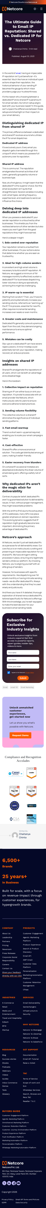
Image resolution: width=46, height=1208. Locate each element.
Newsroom (7, 949)
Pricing (5, 945)
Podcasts (6, 1067)
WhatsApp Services (31, 1090)
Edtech (5, 1022)
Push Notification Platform (13, 1137)
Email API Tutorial (31, 1059)
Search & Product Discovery (31, 950)
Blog (4, 1055)
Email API (27, 956)
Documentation (30, 1055)
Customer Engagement (33, 933)
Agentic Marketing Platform (31, 939)
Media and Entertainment (8, 1012)
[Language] (35, 8)
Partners (6, 941)
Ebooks (5, 1063)
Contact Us (7, 968)
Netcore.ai (32, 2)
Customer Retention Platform (14, 1126)
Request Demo (20, 735)
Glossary (6, 1094)
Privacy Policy (30, 672)
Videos (5, 1075)
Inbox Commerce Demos (9, 1084)
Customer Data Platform (29, 965)
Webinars (6, 1071)
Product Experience (32, 945)
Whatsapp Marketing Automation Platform (19, 1148)
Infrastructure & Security (30, 1012)
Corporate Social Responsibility (9, 959)
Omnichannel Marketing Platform (15, 1123)
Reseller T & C (29, 1101)
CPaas (25, 990)
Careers (5, 964)
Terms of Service (30, 1079)
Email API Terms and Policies (27, 1199)
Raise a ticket (29, 1063)
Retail (4, 1007)
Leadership (7, 937)
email (18, 73)
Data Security (21, 1203)
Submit (23, 678)
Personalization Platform (12, 1144)
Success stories (9, 1059)
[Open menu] (41, 8)
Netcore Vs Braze (30, 1038)
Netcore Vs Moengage (32, 1030)
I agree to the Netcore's (22, 672)
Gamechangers (29, 1007)
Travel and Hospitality (12, 1018)
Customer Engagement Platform (15, 1115)
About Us (6, 933)
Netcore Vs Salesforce (32, 1042)
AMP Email (27, 960)
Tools (4, 1090)
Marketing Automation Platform (33, 976)
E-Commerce (8, 1003)
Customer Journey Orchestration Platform (19, 1130)
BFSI (4, 1026)
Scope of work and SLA (31, 1084)
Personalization (30, 971)
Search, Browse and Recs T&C (32, 1095)
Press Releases (8, 953)
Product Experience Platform (14, 1133)
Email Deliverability (31, 1003)
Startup (5, 1030)
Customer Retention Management (32, 984)
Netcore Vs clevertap (32, 1034)
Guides (5, 1079)
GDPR (4, 1203)
